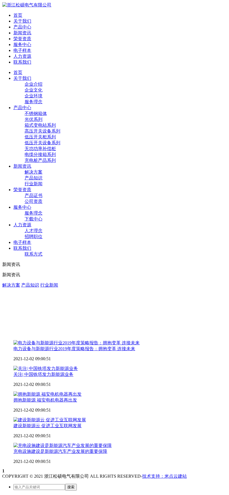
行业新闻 (33, 183)
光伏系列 (33, 119)
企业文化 (33, 90)
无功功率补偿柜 (40, 148)
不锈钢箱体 (36, 113)
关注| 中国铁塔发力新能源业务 (43, 374)
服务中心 (22, 44)
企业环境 (33, 95)
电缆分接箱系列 (40, 154)
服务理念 (33, 101)
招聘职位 (33, 236)
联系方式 (33, 254)
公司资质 (33, 201)
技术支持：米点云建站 (164, 476)
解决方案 (33, 172)
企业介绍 (33, 84)
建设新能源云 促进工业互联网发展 (47, 425)
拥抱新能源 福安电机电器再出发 (45, 400)
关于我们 (22, 21)
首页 (17, 15)
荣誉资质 (22, 38)
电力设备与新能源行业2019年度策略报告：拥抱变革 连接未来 (74, 348)
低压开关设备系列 (42, 142)
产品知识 (33, 178)
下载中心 (33, 219)
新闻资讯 (22, 32)
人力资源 (22, 56)
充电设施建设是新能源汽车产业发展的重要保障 (60, 451)
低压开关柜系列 (40, 136)
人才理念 (33, 230)
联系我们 (22, 62)
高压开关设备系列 (42, 131)
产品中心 (22, 27)
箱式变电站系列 (40, 125)
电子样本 (22, 50)
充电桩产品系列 (40, 160)
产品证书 (33, 195)
